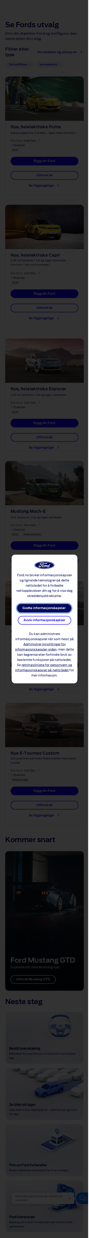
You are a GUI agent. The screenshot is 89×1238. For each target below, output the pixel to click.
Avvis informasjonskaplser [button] (45, 620)
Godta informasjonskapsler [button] (44, 608)
